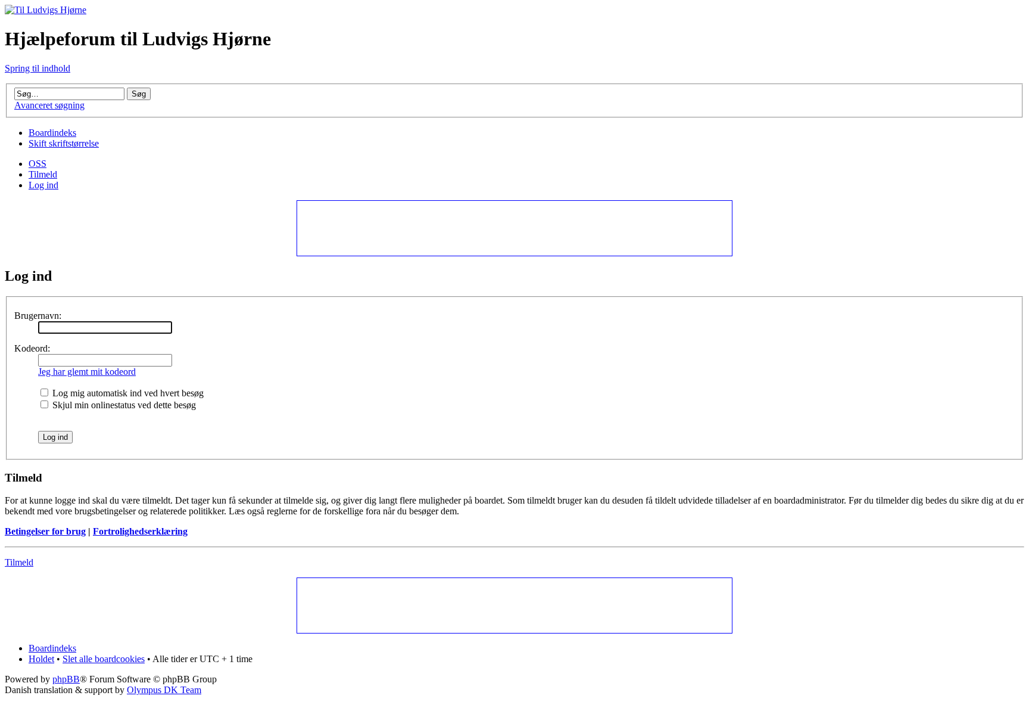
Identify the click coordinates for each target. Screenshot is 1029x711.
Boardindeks (52, 133)
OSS (37, 164)
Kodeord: (32, 348)
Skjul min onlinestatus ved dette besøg (123, 405)
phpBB (66, 679)
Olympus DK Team (164, 690)
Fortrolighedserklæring (140, 531)
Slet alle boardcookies (104, 659)
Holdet (41, 659)
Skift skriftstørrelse (64, 143)
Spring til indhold (37, 68)
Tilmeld (43, 174)
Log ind (43, 185)
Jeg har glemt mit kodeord (87, 372)
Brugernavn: (37, 316)
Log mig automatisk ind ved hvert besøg (127, 393)
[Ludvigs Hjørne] (45, 10)
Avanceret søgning (49, 105)
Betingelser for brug (45, 531)
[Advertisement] (514, 227)
